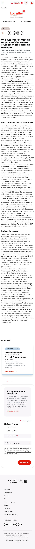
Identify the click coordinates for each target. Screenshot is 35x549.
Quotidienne (11, 427)
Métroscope (7, 213)
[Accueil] (17, 2)
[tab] (7, 381)
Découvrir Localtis (12, 411)
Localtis (5, 7)
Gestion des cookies (22, 537)
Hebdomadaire (12, 431)
